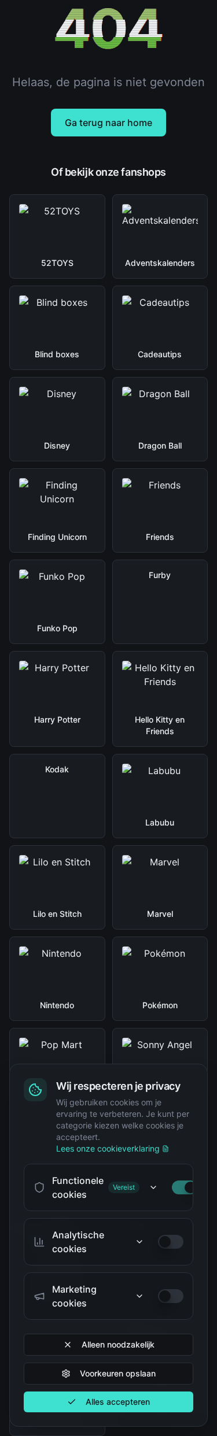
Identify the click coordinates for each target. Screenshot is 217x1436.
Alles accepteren (118, 1402)
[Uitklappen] (153, 1187)
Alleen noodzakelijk (118, 1344)
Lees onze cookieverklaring (108, 1148)
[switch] (184, 1187)
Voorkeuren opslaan (118, 1373)
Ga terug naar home (108, 122)
